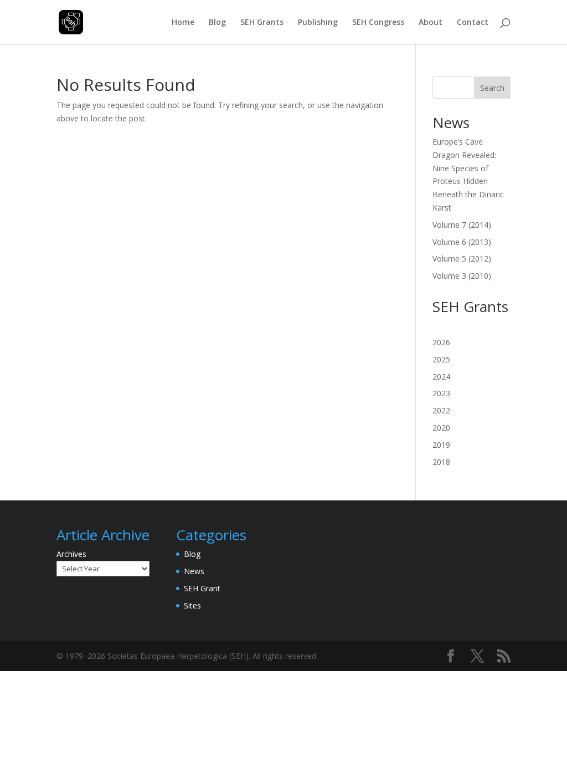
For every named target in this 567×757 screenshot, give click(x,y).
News (194, 571)
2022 (441, 410)
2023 (441, 393)
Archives (71, 554)
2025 (441, 359)
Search (492, 88)
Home (183, 22)
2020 (441, 427)
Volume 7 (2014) (461, 224)
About (430, 22)
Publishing (318, 22)
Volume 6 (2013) (461, 242)
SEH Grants (262, 22)
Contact (472, 22)
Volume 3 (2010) (461, 275)
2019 (441, 444)
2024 (441, 376)
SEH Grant (202, 588)
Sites (192, 605)
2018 (441, 462)
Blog (217, 22)
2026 (441, 342)
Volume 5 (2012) (461, 258)
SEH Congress (378, 22)
